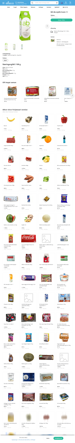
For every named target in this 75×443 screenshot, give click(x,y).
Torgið (15, 7)
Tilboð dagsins (23, 7)
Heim (8, 7)
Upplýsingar (15, 439)
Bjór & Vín (65, 7)
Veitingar (41, 7)
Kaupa (61, 20)
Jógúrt (5, 60)
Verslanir (49, 7)
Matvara (33, 7)
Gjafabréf (57, 7)
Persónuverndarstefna (24, 439)
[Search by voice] (56, 3)
